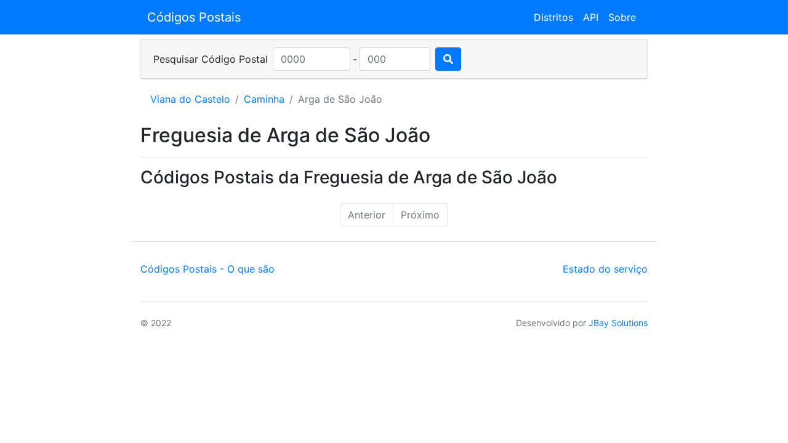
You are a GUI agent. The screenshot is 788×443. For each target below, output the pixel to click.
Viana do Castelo (190, 99)
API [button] (590, 17)
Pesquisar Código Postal (210, 59)
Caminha (264, 99)
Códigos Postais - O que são (207, 269)
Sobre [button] (622, 17)
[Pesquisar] (448, 59)
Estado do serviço (605, 269)
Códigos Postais (194, 17)
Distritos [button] (553, 17)
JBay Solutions (618, 322)
